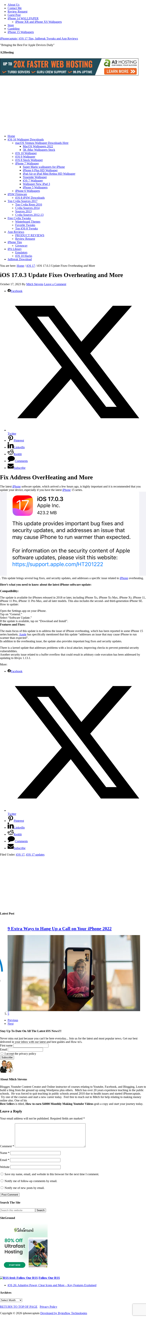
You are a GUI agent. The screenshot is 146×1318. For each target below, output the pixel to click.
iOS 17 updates (35, 854)
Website (5, 1167)
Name (5, 1152)
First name (6, 1045)
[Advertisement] (73, 104)
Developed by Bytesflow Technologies (63, 1313)
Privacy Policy (48, 1306)
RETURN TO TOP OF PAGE (18, 1306)
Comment (7, 1146)
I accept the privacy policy (20, 1053)
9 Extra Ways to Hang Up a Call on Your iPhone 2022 (60, 928)
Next (10, 1023)
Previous (13, 1020)
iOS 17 (20, 854)
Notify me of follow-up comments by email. (31, 1181)
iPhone (16, 486)
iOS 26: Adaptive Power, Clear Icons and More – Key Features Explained (52, 1285)
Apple (22, 634)
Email (3, 1049)
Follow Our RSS (49, 1277)
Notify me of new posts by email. (24, 1187)
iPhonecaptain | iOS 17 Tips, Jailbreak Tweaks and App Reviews (39, 38)
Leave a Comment (55, 284)
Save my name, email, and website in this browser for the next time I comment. (52, 1174)
